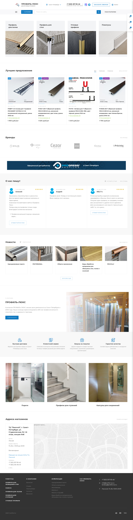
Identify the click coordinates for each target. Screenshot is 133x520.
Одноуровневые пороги (16, 264)
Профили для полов (14, 491)
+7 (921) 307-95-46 (73, 4)
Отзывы (28, 486)
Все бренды (123, 137)
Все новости (123, 242)
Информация (57, 479)
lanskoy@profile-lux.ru (109, 485)
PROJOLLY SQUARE (57, 492)
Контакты (29, 491)
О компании (31, 479)
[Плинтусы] (113, 42)
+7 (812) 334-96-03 (15, 465)
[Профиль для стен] (51, 42)
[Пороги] (25, 382)
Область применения (64, 264)
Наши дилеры (30, 488)
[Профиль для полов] (19, 42)
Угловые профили (13, 500)
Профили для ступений (66, 405)
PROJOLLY (110, 264)
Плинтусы (106, 25)
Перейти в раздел (122, 419)
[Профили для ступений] (66, 382)
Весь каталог (123, 71)
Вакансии (29, 482)
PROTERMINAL (37, 264)
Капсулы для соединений (108, 405)
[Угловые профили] (82, 42)
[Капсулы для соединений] (108, 382)
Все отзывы (123, 181)
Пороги (25, 405)
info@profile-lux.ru (108, 483)
